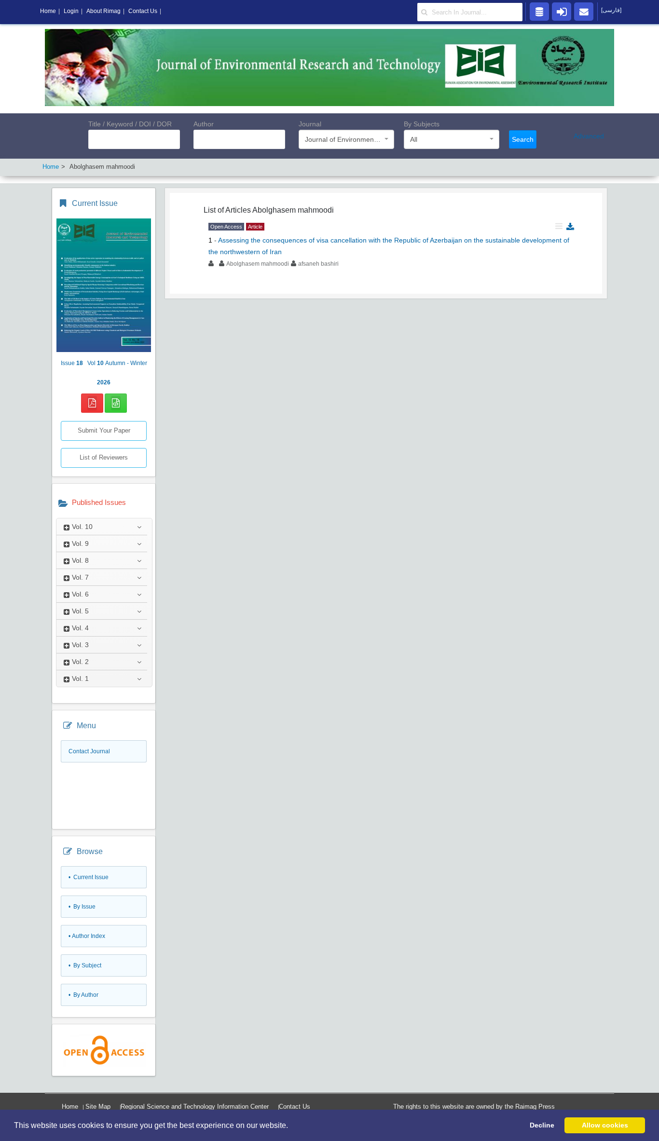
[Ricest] (539, 11)
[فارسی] (611, 10)
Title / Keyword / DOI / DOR (130, 124)
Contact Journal (89, 751)
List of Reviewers (104, 457)
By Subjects (421, 124)
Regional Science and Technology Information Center (195, 1106)
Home (70, 1106)
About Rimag (103, 11)
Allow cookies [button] (605, 1125)
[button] (291, 1126)
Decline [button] (542, 1125)
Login (71, 11)
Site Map (97, 1106)
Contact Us (294, 1106)
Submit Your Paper (104, 430)
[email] (583, 11)
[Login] (561, 11)
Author (203, 124)
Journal (310, 124)
